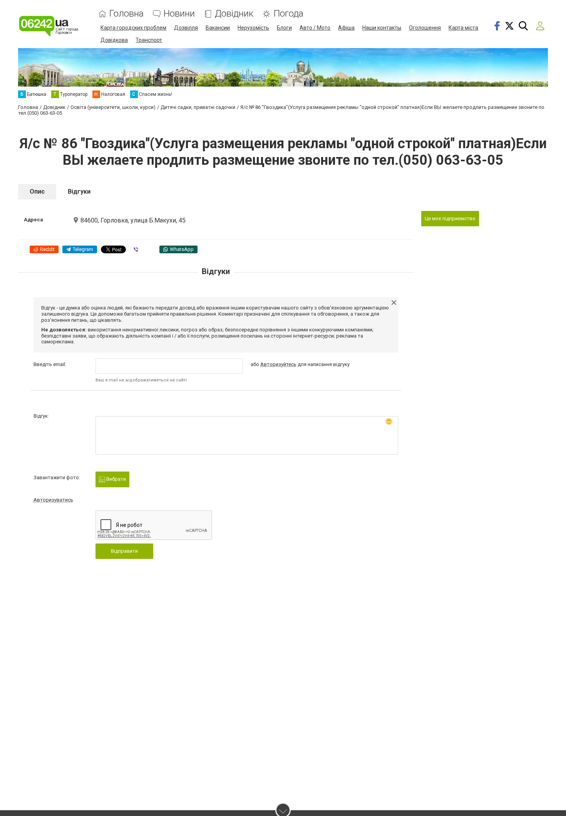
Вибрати (115, 479)
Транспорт (149, 40)
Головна (126, 13)
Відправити (124, 551)
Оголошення (425, 28)
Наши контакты (381, 28)
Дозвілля (186, 28)
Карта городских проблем (133, 28)
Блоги (284, 28)
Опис (37, 191)
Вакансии (218, 28)
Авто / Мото (315, 28)
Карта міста (463, 28)
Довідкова (114, 40)
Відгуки (79, 191)
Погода (288, 13)
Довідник (234, 13)
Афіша (346, 28)
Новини (179, 13)
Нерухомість (253, 28)
